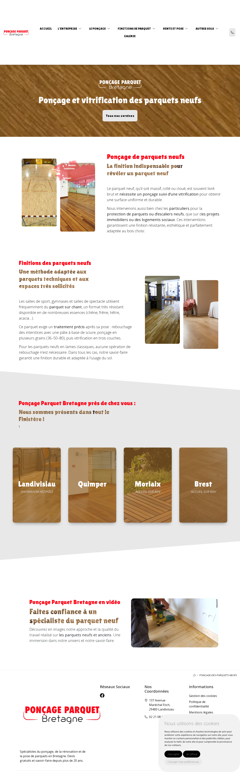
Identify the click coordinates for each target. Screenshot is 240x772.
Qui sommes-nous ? (148, 521)
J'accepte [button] (173, 754)
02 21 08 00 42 (159, 717)
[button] (80, 28)
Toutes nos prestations (37, 521)
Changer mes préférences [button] (183, 761)
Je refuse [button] (191, 754)
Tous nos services (120, 116)
